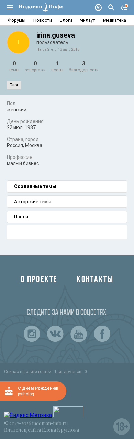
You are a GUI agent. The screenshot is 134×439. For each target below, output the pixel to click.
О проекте (39, 280)
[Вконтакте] (55, 334)
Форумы (16, 20)
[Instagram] (32, 334)
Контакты (95, 280)
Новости (42, 20)
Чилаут (87, 20)
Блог (14, 85)
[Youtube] (78, 334)
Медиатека (114, 20)
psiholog (26, 393)
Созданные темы (35, 186)
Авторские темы (32, 201)
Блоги (66, 20)
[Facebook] (102, 334)
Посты (21, 217)
